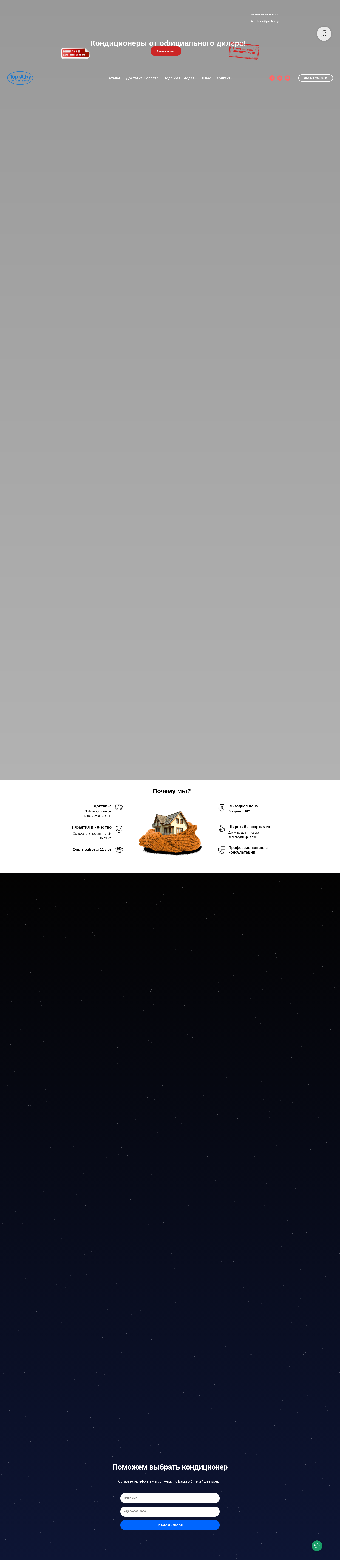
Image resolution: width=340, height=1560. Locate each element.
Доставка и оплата (142, 78)
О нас (206, 78)
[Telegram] (272, 78)
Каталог (114, 78)
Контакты (224, 78)
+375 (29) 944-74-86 (315, 78)
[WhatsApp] (287, 78)
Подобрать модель (180, 78)
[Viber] (279, 78)
